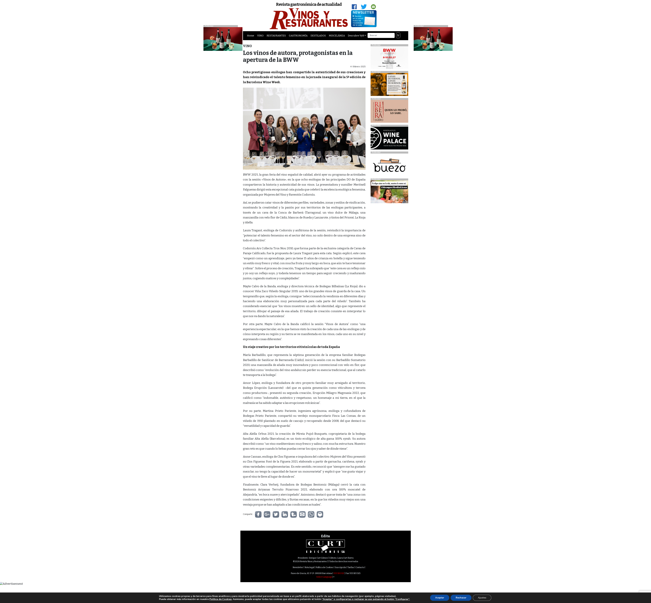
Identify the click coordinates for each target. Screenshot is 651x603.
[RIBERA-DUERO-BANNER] (389, 112)
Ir (398, 35)
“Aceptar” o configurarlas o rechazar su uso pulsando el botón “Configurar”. (366, 599)
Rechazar (461, 597)
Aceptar (439, 597)
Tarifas (351, 567)
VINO (260, 35)
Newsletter (298, 567)
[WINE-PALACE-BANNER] (389, 139)
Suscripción (340, 567)
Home (250, 35)
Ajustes (482, 597)
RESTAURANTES (276, 35)
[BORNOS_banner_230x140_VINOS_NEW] (389, 85)
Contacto (360, 567)
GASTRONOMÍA (298, 35)
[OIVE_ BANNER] (389, 193)
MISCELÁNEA (337, 35)
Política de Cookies (324, 567)
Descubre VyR (356, 35)
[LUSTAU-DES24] (433, 39)
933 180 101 (338, 573)
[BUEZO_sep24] (389, 166)
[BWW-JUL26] (389, 58)
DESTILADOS (318, 35)
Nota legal (309, 567)
